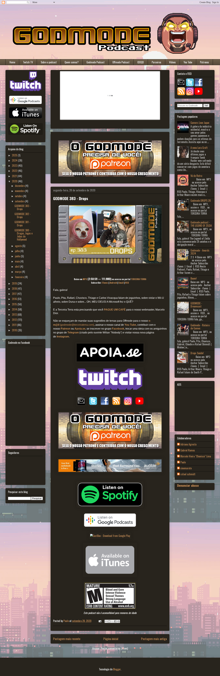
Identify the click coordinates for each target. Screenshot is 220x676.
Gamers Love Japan (200, 123)
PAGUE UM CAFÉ (115, 309)
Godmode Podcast (95, 62)
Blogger (117, 669)
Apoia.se (80, 328)
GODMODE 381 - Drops (22, 223)
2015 (15, 304)
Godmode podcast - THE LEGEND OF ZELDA (201, 223)
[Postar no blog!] (109, 621)
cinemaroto (186, 468)
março (18, 272)
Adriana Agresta (188, 444)
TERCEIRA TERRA (138, 279)
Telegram (73, 332)
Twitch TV (28, 62)
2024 (15, 160)
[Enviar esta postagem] (99, 621)
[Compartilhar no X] (112, 621)
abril (17, 266)
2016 (15, 299)
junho (18, 256)
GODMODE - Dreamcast (196, 304)
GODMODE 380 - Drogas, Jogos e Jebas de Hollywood (23, 235)
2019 (15, 283)
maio (17, 261)
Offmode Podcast (120, 62)
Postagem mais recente (66, 638)
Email (121, 282)
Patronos (204, 62)
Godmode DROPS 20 (201, 200)
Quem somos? (72, 62)
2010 (15, 330)
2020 (15, 181)
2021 (15, 176)
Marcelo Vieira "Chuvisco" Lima (195, 456)
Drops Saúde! (197, 353)
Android (113, 282)
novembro (20, 191)
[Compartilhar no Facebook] (115, 621)
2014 (15, 309)
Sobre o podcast (49, 62)
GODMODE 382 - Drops (22, 215)
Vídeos (172, 62)
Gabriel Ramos (187, 450)
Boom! (194, 278)
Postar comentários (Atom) (114, 648)
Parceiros (156, 62)
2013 (15, 314)
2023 (15, 166)
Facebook (118, 328)
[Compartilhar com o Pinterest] (118, 621)
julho (17, 251)
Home (12, 62)
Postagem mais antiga (154, 638)
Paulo (183, 462)
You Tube (188, 62)
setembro (20, 201)
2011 (14, 325)
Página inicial (110, 638)
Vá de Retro (196, 176)
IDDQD (140, 62)
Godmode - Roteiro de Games (200, 326)
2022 (15, 171)
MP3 (85, 279)
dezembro (20, 186)
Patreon (65, 328)
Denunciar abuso (188, 485)
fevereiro (20, 277)
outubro (19, 196)
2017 (14, 294)
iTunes (105, 282)
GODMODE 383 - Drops (22, 207)
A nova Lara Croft (199, 148)
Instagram (63, 336)
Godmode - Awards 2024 (200, 251)
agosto (18, 246)
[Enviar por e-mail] (106, 621)
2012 (15, 320)
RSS (127, 282)
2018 (15, 289)
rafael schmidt (187, 474)
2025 (15, 155)
